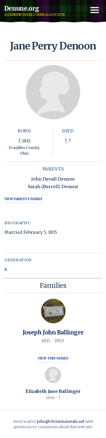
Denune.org (21, 8)
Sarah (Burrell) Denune (53, 186)
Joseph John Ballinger (53, 332)
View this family (53, 358)
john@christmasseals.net (61, 421)
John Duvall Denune (53, 179)
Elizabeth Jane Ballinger (53, 391)
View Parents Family (23, 199)
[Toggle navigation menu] (95, 10)
